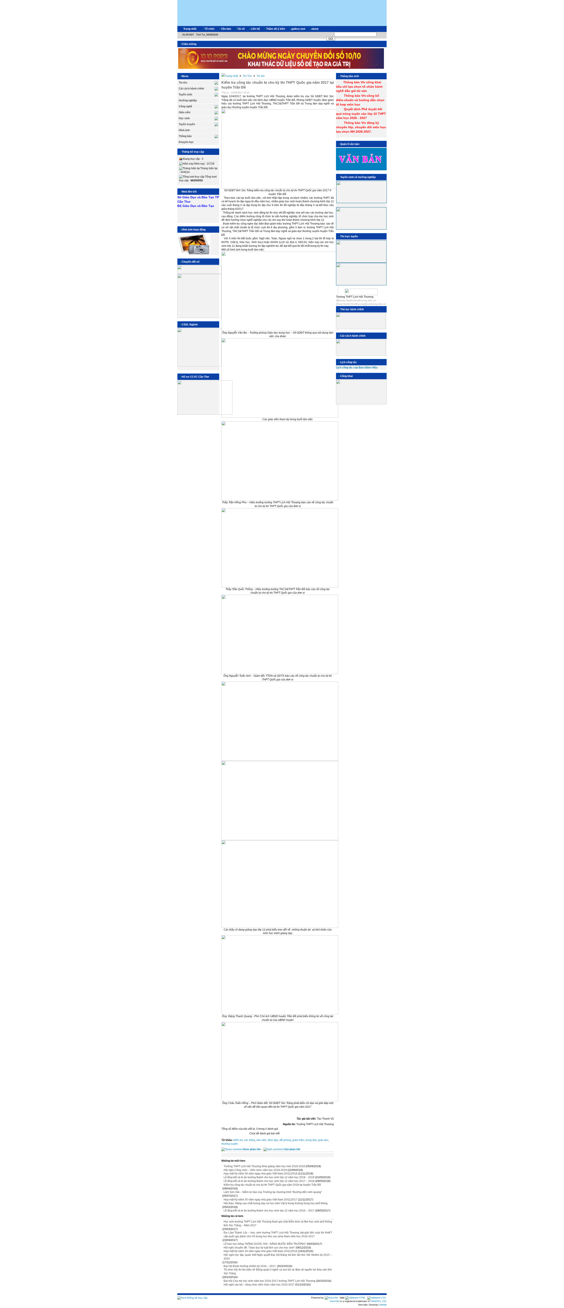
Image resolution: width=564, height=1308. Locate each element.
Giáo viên (184, 112)
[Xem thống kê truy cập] (192, 1297)
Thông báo (185, 136)
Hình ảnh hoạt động (194, 229)
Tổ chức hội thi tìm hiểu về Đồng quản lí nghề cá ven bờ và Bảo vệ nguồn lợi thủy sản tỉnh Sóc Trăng (278, 1271)
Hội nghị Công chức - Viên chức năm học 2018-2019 (255, 1170)
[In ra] (326, 93)
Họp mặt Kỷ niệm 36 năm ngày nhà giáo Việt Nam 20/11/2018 (260, 1173)
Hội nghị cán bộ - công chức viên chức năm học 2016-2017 (259, 1284)
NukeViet (335, 1301)
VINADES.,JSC (378, 1301)
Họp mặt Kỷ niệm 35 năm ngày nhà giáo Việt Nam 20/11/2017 (260, 1199)
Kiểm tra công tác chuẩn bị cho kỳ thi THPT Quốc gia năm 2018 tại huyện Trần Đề (272, 1184)
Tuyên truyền (187, 124)
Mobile (383, 1304)
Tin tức (183, 82)
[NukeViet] (331, 1297)
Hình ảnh (184, 130)
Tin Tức (247, 76)
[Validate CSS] (376, 1297)
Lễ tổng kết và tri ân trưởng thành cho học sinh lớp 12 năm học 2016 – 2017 (269, 1210)
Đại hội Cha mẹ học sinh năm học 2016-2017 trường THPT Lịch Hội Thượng (269, 1280)
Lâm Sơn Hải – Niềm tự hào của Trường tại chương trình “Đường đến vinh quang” (273, 1192)
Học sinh (184, 118)
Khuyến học (186, 142)
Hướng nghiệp (188, 100)
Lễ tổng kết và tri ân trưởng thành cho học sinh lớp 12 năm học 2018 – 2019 (269, 1177)
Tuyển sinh (185, 94)
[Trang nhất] (229, 76)
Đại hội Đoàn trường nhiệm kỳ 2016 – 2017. (250, 1266)
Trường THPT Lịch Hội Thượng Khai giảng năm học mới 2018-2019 (264, 1166)
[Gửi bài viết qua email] (320, 93)
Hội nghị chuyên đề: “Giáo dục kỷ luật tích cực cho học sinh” (259, 1247)
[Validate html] (355, 1297)
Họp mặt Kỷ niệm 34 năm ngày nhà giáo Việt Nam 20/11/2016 (260, 1251)
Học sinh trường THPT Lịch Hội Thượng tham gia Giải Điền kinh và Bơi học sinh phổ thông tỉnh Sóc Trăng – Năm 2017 (278, 1223)
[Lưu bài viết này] (332, 93)
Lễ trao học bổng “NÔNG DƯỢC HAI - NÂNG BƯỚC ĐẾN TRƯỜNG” (265, 1243)
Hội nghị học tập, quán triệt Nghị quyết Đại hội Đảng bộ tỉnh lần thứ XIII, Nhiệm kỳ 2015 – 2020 (278, 1256)
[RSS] (379, 29)
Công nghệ (185, 106)
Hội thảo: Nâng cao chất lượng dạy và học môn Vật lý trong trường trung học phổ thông (276, 1203)
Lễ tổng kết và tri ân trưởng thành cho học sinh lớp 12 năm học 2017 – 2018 (269, 1181)
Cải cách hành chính (191, 88)
